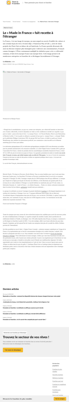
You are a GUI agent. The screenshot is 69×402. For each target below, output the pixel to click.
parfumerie (24, 187)
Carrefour (44, 191)
